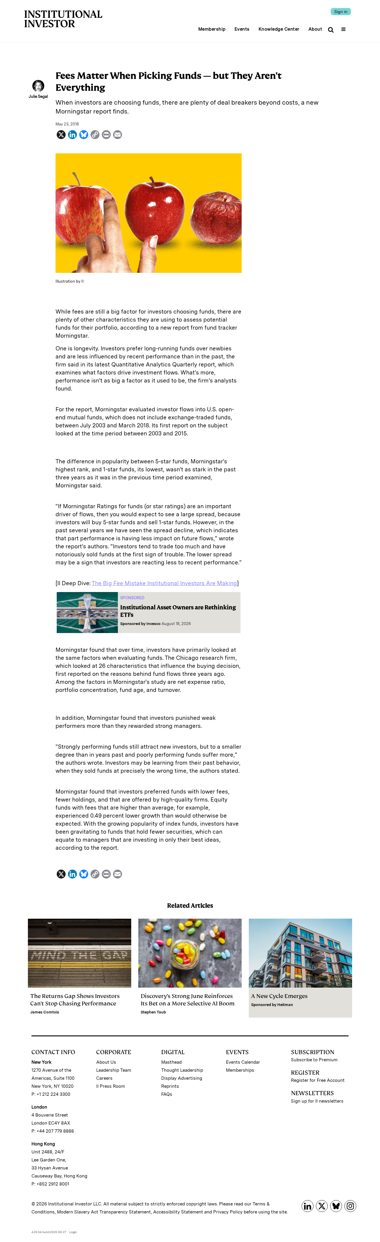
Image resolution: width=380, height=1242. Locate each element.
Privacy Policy (228, 1212)
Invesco (153, 623)
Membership (212, 29)
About (315, 29)
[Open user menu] (344, 27)
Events (242, 29)
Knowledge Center (279, 29)
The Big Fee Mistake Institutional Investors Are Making (164, 583)
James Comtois (44, 1012)
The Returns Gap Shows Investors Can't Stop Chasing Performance (75, 999)
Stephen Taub (153, 1012)
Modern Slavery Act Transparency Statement (104, 1212)
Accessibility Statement (178, 1212)
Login (73, 1232)
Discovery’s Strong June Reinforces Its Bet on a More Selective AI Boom (188, 999)
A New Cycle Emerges (279, 996)
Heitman (285, 1004)
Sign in (340, 11)
